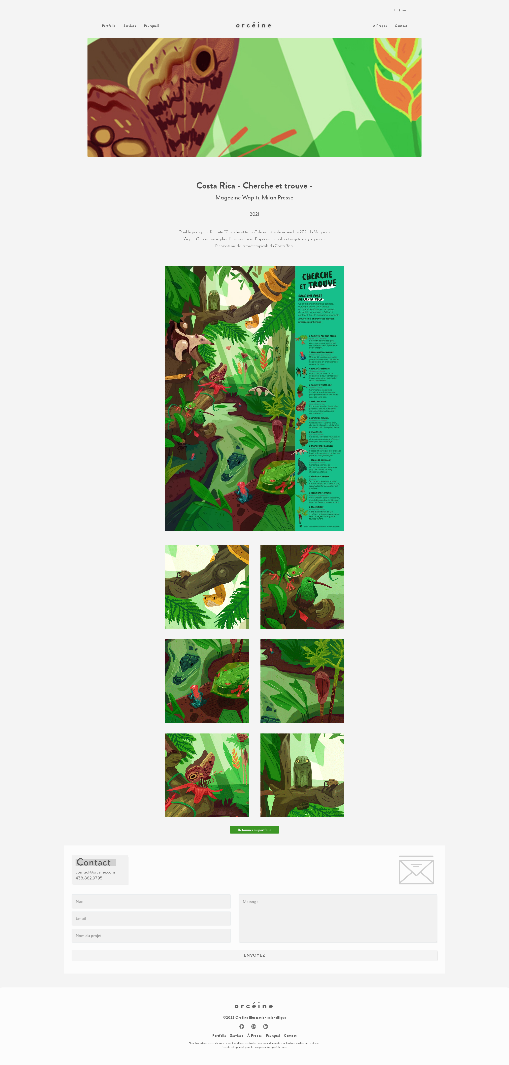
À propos (254, 1035)
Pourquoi (273, 1035)
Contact (290, 1035)
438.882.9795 (89, 878)
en (404, 10)
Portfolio (219, 1035)
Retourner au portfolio (254, 830)
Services (236, 1035)
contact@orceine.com (95, 872)
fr (395, 10)
